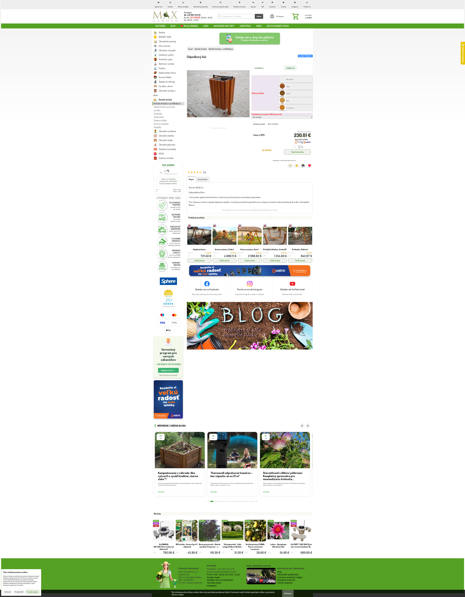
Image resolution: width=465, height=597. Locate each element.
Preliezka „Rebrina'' (300, 249)
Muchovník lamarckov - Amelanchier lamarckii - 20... (187, 546)
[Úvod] (165, 16)
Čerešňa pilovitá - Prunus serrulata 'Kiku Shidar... (301, 545)
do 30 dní (208, 253)
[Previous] (302, 425)
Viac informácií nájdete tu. (194, 594)
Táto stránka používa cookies (15, 572)
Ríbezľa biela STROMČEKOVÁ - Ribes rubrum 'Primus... (209, 546)
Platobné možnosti (286, 580)
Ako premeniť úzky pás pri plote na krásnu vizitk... (278, 546)
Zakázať (7, 592)
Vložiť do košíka (297, 152)
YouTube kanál (214, 583)
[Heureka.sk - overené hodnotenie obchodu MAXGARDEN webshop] (168, 308)
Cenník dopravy (285, 583)
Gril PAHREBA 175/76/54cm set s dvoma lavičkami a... (163, 546)
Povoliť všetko (32, 592)
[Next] (307, 425)
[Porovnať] (290, 165)
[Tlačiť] (303, 165)
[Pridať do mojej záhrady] (309, 165)
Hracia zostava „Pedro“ (224, 249)
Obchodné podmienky (287, 574)
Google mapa (213, 577)
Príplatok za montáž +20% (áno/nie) (267, 114)
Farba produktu (258, 93)
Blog (279, 572)
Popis (191, 179)
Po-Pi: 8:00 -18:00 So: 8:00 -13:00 (223, 574)
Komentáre (202, 179)
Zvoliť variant (199, 260)
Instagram (212, 585)
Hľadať (259, 16)
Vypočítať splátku (301, 139)
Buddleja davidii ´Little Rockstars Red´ (255, 545)
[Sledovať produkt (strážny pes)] (296, 165)
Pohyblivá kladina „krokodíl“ (275, 249)
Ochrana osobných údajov (290, 577)
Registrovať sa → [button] (168, 370)
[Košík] (301, 16)
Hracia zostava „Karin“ (249, 249)
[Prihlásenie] (276, 16)
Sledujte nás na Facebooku (220, 580)
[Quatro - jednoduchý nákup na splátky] (168, 399)
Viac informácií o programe (168, 375)
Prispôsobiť (19, 592)
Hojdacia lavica (199, 249)
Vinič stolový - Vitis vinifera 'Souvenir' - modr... (232, 546)
